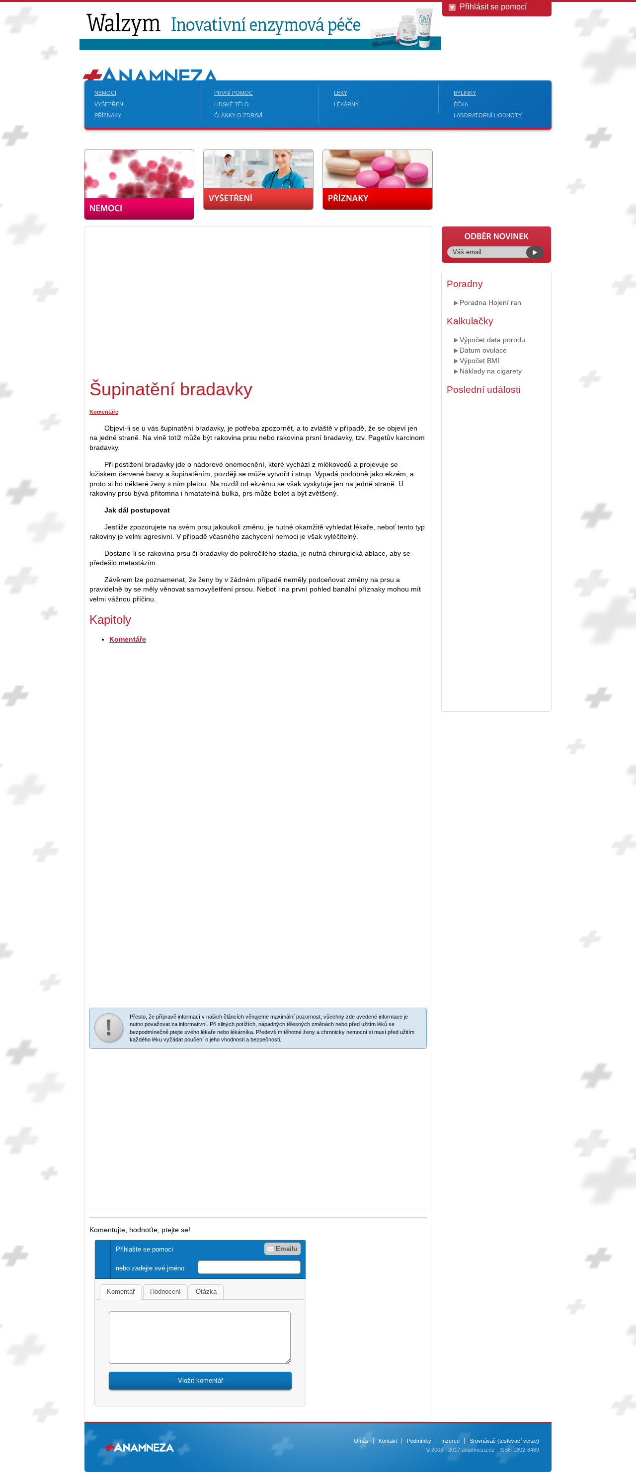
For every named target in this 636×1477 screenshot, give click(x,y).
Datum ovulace (483, 350)
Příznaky (107, 115)
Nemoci (105, 93)
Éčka (461, 104)
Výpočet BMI (479, 361)
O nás (361, 1441)
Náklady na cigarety (491, 371)
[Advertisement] (172, 300)
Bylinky (465, 93)
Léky (340, 93)
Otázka (206, 1291)
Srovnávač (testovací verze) (504, 1441)
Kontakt (388, 1441)
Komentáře (103, 412)
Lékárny (346, 104)
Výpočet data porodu (492, 340)
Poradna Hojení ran (490, 302)
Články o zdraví (238, 115)
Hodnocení (165, 1291)
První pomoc (233, 93)
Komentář (121, 1291)
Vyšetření (109, 104)
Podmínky (419, 1441)
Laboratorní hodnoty (488, 115)
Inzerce (450, 1441)
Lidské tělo (231, 104)
